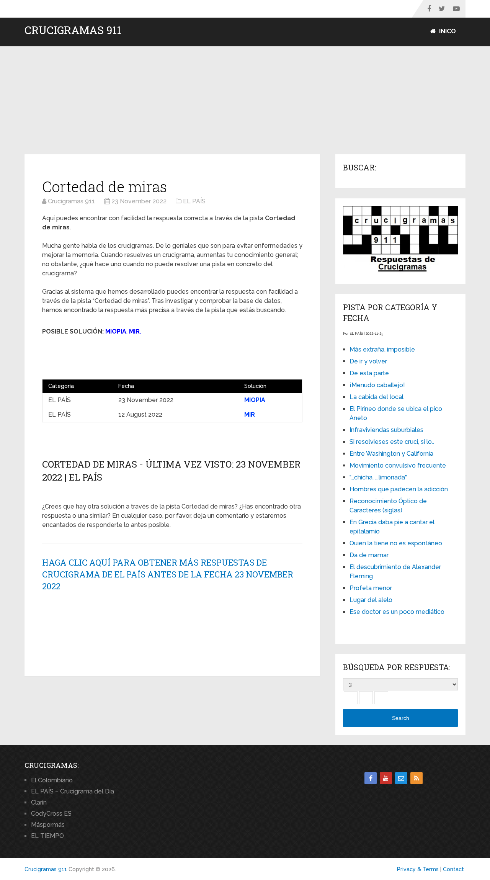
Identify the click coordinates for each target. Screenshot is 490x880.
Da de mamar (369, 555)
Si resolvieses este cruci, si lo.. (392, 441)
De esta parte (369, 373)
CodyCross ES (51, 813)
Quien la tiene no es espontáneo (396, 543)
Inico (447, 31)
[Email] (401, 778)
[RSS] (416, 778)
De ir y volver (368, 361)
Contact (453, 869)
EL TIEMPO (47, 835)
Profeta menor (371, 588)
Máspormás (48, 824)
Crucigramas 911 (72, 30)
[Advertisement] (245, 100)
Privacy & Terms (418, 869)
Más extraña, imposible (382, 349)
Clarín (39, 802)
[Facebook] (370, 778)
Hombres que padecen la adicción (399, 489)
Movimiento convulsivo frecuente (398, 465)
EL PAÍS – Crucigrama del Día (72, 791)
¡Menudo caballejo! (377, 385)
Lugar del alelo (371, 600)
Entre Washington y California (391, 453)
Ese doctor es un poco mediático (397, 611)
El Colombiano (52, 780)
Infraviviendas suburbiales (386, 429)
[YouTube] (386, 778)
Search (400, 718)
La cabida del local (376, 397)
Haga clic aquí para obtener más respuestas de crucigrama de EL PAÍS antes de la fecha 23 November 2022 (167, 574)
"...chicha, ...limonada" (378, 477)
